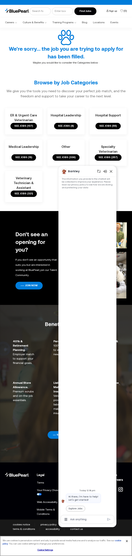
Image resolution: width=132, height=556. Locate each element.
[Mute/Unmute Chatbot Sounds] (105, 171)
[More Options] (66, 519)
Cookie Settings (45, 550)
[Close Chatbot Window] (111, 171)
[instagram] (120, 489)
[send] (109, 519)
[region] (87, 345)
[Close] (126, 541)
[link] (17, 11)
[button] (85, 11)
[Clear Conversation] (99, 171)
